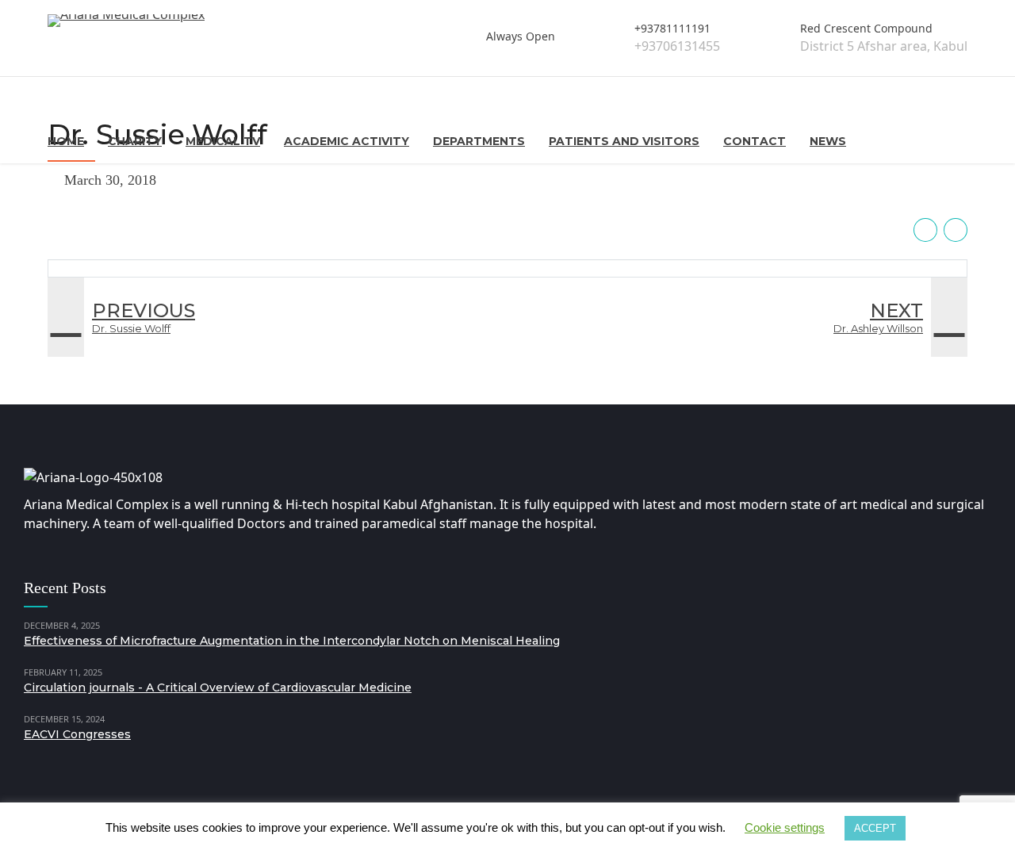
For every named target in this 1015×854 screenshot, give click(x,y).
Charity (135, 141)
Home (66, 141)
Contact (754, 141)
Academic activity (346, 141)
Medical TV (223, 141)
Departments (479, 141)
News (828, 141)
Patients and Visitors (624, 141)
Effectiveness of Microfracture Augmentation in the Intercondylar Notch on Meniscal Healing (292, 641)
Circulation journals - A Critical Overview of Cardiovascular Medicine (218, 687)
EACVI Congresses (77, 734)
